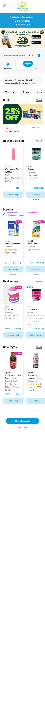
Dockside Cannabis (22, 6)
